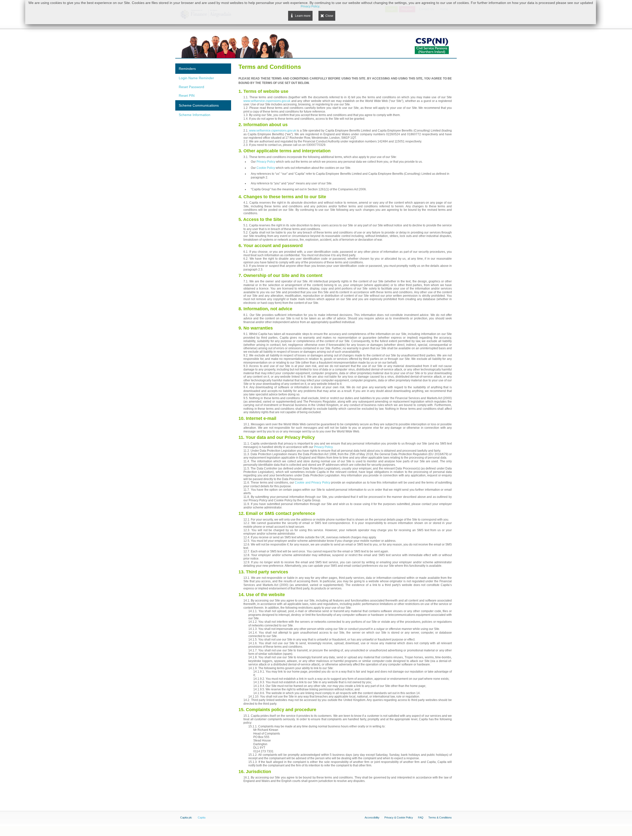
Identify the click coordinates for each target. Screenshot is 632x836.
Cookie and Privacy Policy (312, 482)
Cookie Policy (266, 168)
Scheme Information (194, 115)
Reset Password (191, 87)
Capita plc (186, 817)
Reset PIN (187, 95)
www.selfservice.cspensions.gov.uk (266, 101)
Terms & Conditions (440, 817)
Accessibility (372, 817)
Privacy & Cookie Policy (398, 817)
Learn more (303, 16)
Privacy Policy (266, 161)
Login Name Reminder (196, 78)
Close (329, 16)
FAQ (420, 817)
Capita (201, 817)
